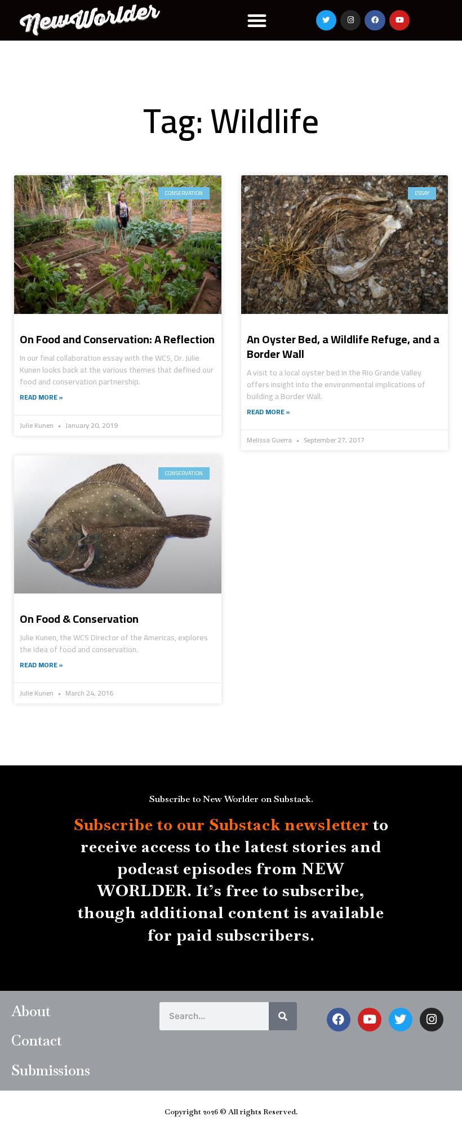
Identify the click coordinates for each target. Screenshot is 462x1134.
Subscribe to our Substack (177, 824)
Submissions (50, 1070)
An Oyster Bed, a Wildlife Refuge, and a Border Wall (343, 346)
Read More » (41, 397)
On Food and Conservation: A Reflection (117, 339)
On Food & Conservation (79, 618)
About (31, 1011)
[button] (257, 20)
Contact (36, 1040)
